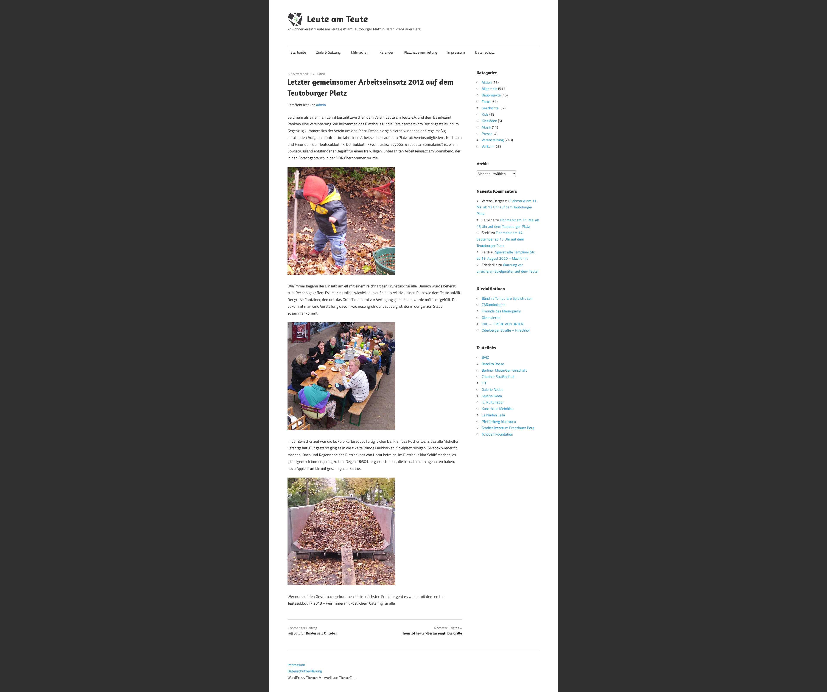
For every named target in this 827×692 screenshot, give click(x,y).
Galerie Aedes (492, 389)
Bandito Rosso (493, 364)
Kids (485, 114)
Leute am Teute (337, 19)
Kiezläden (489, 121)
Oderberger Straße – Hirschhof (506, 330)
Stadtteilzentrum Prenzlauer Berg (508, 428)
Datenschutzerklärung (305, 671)
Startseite (298, 52)
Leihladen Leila (493, 415)
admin (321, 105)
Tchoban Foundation (497, 434)
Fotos (486, 101)
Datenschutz (485, 52)
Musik (486, 127)
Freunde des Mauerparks (501, 311)
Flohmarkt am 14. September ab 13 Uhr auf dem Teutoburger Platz (500, 239)
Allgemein (489, 89)
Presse (487, 134)
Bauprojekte (491, 95)
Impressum (456, 52)
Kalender (386, 52)
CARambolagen (493, 304)
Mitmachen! (360, 52)
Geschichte (490, 108)
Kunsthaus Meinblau (498, 408)
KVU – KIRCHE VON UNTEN (503, 324)
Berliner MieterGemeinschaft (504, 370)
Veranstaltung (493, 140)
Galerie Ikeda (492, 396)
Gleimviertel (491, 317)
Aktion (321, 73)
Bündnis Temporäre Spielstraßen (507, 298)
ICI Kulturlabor (493, 402)
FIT (484, 383)
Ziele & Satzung (328, 52)
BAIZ (485, 357)
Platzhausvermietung (420, 52)
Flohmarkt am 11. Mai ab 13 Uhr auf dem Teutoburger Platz (507, 207)
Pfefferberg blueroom (499, 421)
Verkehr (488, 146)
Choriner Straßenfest (498, 376)
